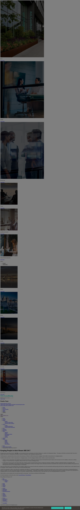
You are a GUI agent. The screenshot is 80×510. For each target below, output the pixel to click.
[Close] (78, 508)
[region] (40, 508)
